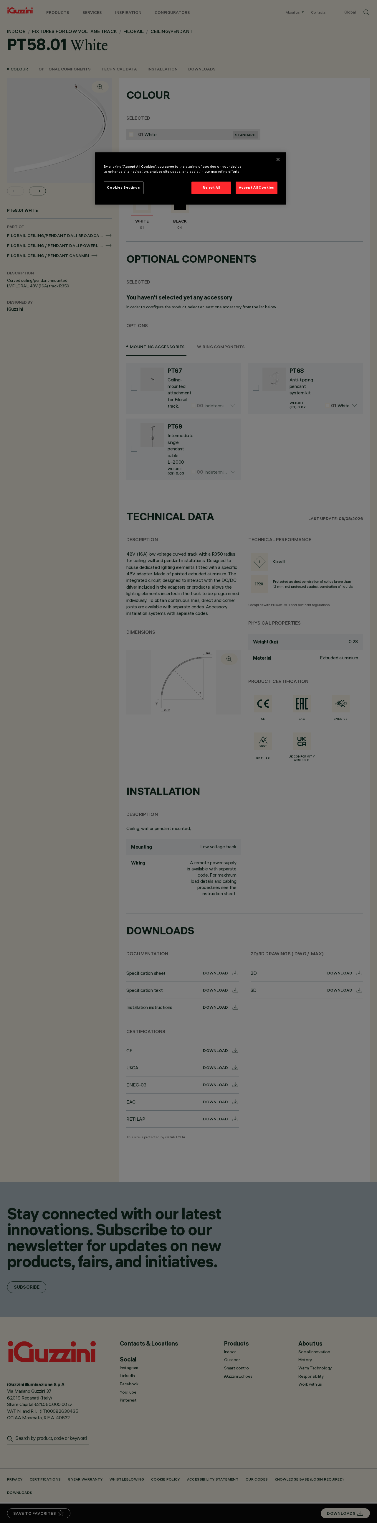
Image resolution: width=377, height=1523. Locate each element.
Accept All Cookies (256, 187)
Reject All (211, 187)
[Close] (278, 159)
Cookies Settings (123, 187)
